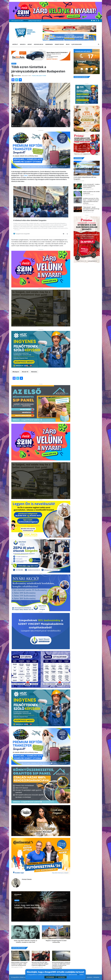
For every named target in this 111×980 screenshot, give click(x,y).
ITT (78, 974)
